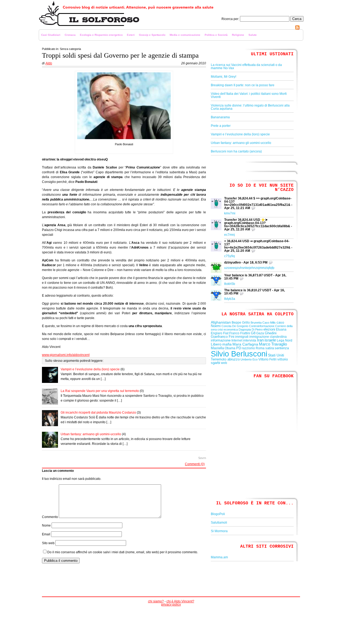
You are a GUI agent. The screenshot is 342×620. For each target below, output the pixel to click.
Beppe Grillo (241, 322)
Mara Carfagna (245, 344)
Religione (238, 34)
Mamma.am (219, 557)
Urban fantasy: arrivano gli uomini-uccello (91, 434)
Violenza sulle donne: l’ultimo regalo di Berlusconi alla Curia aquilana (250, 107)
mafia (227, 344)
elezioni (269, 329)
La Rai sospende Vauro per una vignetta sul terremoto (100, 391)
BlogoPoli (218, 514)
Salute (252, 34)
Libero (216, 344)
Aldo (48, 63)
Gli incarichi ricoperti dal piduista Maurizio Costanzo (98, 412)
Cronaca (70, 34)
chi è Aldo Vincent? (180, 601)
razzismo (248, 348)
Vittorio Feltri (267, 359)
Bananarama (220, 117)
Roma (260, 348)
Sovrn (202, 458)
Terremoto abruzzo (225, 359)
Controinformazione (261, 326)
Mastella (217, 348)
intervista (249, 340)
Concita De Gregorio (234, 326)
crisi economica (227, 329)
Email (46, 534)
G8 (253, 333)
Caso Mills (269, 322)
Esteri (131, 34)
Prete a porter (221, 126)
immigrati (241, 337)
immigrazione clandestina (268, 337)
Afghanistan (221, 322)
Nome (46, 525)
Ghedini (271, 333)
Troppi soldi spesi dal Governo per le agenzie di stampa (120, 55)
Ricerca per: (230, 19)
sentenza (282, 348)
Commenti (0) (195, 464)
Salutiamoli (219, 522)
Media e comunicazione (185, 34)
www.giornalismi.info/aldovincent (66, 355)
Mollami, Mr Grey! (223, 77)
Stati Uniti (276, 355)
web (224, 363)
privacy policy (171, 604)
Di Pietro (257, 329)
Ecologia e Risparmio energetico (101, 34)
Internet (236, 340)
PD (238, 348)
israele (270, 340)
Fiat (225, 333)
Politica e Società (216, 34)
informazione (221, 340)
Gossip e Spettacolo (152, 34)
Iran (260, 340)
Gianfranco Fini (222, 337)
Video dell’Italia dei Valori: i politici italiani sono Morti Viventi (249, 95)
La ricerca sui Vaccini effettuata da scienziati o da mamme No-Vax (246, 66)
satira (269, 348)
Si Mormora (219, 531)
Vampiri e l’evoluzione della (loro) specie (90, 369)
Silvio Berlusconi (239, 353)
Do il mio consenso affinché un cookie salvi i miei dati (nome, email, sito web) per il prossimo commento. (122, 552)
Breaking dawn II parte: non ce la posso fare (242, 85)
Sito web (48, 543)
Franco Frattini (239, 333)
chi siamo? (156, 601)
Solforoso (46, 28)
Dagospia (245, 329)
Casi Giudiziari (50, 34)
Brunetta (256, 322)
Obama (230, 348)
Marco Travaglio (273, 344)
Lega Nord (284, 340)
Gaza (260, 333)
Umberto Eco (249, 359)
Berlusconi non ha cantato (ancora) (236, 151)
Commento (50, 517)
